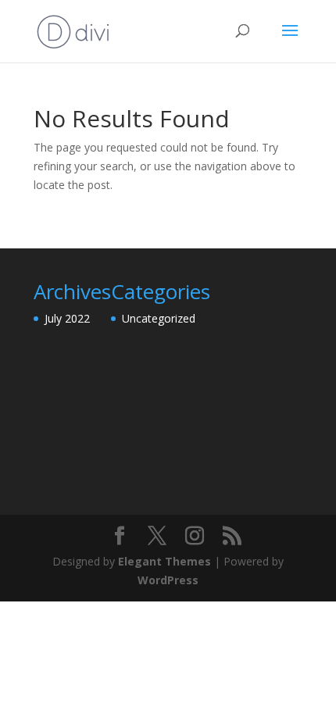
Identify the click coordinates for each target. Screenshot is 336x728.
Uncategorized (158, 318)
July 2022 (67, 318)
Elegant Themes (164, 561)
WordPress (168, 580)
